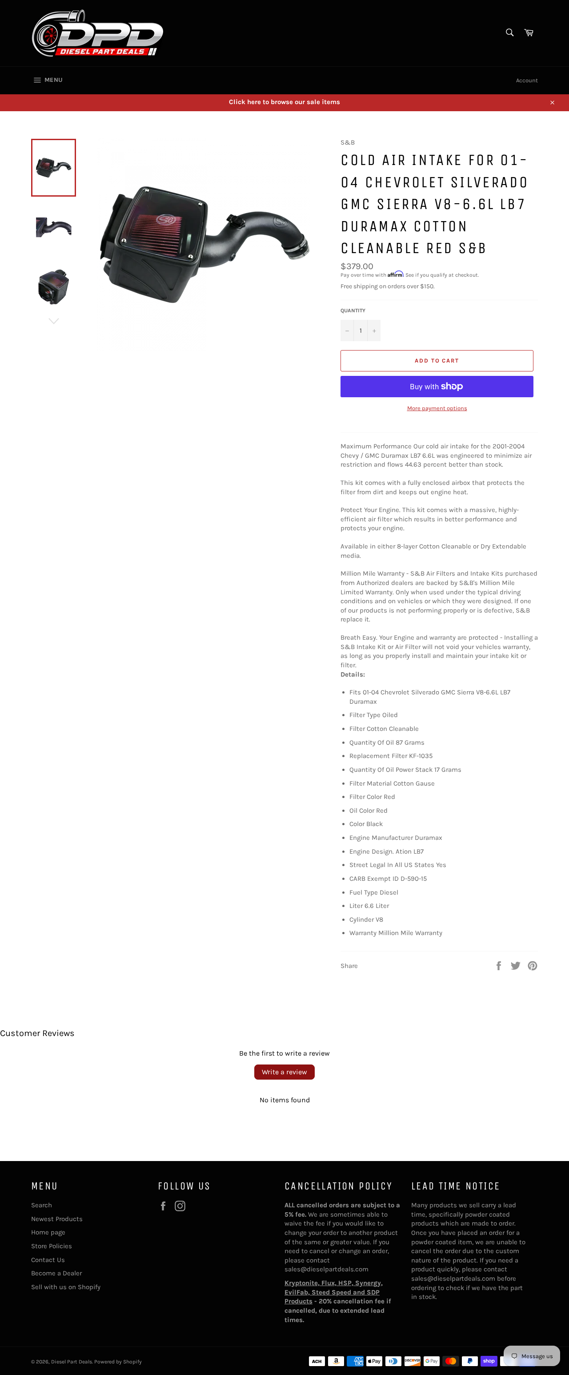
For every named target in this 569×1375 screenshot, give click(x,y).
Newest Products (57, 1219)
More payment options (437, 408)
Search (41, 1205)
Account (527, 80)
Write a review (284, 1072)
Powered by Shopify (118, 1362)
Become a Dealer (56, 1273)
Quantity (353, 310)
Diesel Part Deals (71, 1362)
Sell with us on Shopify (65, 1287)
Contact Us (48, 1260)
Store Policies (51, 1246)
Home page (48, 1232)
